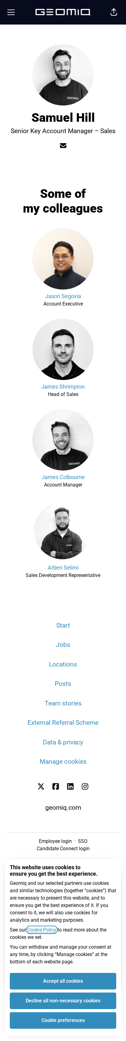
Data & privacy (63, 742)
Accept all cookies (63, 981)
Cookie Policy (41, 930)
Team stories (63, 703)
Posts (63, 683)
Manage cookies (63, 761)
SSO (82, 841)
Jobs (63, 644)
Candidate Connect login (63, 848)
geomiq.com (63, 807)
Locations (63, 664)
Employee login (55, 841)
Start (63, 625)
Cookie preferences (63, 1020)
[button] (113, 12)
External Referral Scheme (63, 722)
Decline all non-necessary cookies (63, 1001)
